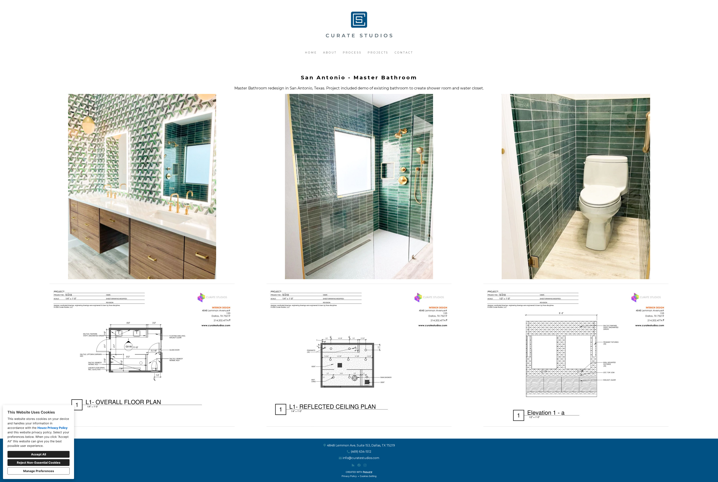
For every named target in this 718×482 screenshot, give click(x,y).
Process (352, 52)
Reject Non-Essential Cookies (38, 462)
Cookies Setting (368, 476)
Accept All (38, 454)
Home (311, 52)
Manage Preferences (38, 471)
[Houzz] (353, 465)
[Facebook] (359, 465)
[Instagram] (365, 465)
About (330, 52)
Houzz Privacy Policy (52, 428)
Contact (404, 52)
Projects (378, 52)
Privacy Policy (349, 476)
